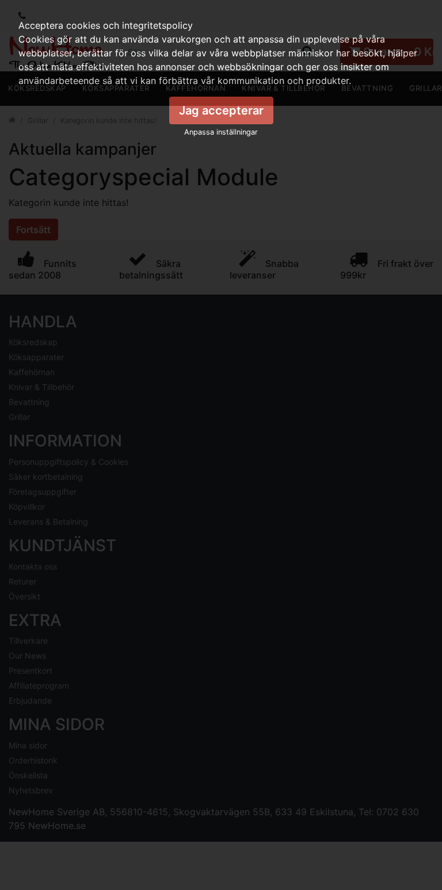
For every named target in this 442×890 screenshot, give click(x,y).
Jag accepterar (221, 110)
